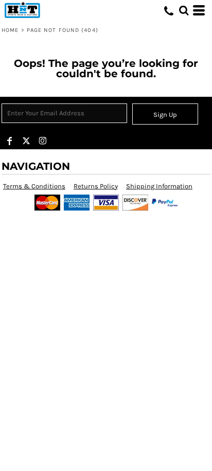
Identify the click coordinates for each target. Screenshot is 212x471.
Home (10, 30)
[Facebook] (10, 141)
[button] (184, 10)
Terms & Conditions (34, 186)
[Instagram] (43, 141)
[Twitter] (26, 141)
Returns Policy (96, 186)
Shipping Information (159, 186)
